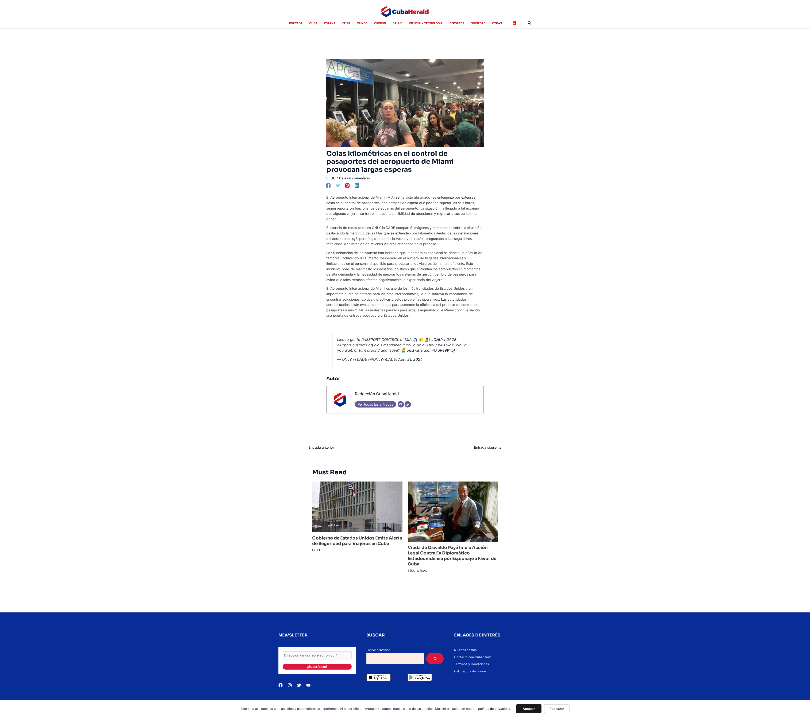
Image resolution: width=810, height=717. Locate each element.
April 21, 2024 (410, 359)
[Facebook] (328, 185)
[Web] (408, 404)
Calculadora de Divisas (470, 671)
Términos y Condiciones (471, 664)
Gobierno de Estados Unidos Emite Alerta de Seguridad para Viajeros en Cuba (357, 540)
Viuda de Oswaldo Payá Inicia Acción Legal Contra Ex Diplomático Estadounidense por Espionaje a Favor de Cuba (452, 556)
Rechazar (556, 709)
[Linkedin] (357, 185)
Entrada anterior (319, 447)
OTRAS (422, 570)
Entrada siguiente (490, 447)
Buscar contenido (378, 650)
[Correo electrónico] (401, 404)
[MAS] (435, 658)
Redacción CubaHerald (377, 393)
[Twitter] (338, 185)
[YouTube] (308, 685)
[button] (530, 23)
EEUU (331, 178)
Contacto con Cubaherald (472, 657)
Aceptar (529, 709)
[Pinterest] (347, 185)
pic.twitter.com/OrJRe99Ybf (431, 350)
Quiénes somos (465, 650)
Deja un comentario (354, 178)
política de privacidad (494, 709)
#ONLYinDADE (443, 339)
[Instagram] (290, 685)
